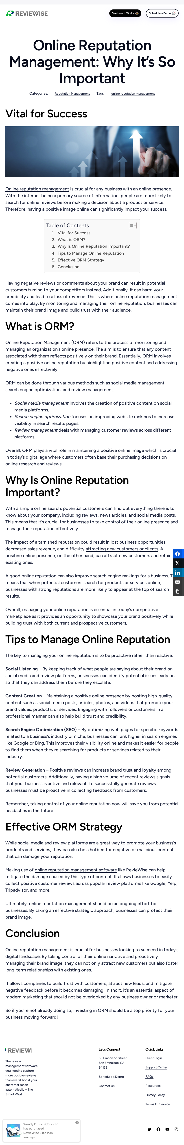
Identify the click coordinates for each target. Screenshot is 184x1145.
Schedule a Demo (160, 13)
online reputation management (133, 94)
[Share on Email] (178, 582)
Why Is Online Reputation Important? (94, 246)
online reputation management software (76, 870)
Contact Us (107, 1086)
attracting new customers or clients (122, 548)
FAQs (149, 1076)
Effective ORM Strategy (81, 260)
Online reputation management (37, 189)
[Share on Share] (178, 553)
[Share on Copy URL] (178, 591)
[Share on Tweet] (178, 563)
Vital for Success (74, 232)
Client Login (153, 1058)
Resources (153, 1086)
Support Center (156, 1067)
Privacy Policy (155, 1095)
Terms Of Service (157, 1104)
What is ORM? (71, 239)
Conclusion (68, 266)
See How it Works (123, 13)
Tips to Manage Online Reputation (91, 253)
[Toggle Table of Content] (130, 225)
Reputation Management (72, 94)
